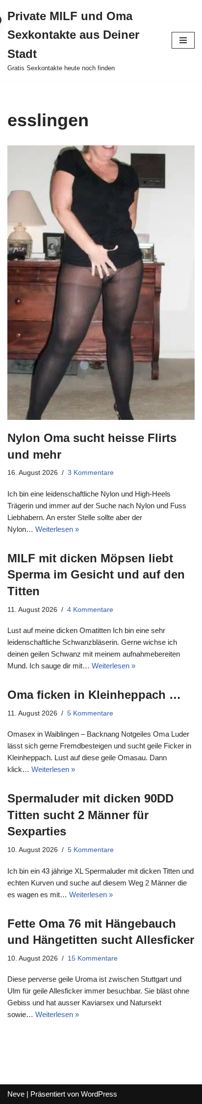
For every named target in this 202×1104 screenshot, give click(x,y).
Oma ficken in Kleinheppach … (94, 694)
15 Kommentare (93, 958)
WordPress (99, 1094)
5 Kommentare (90, 713)
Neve (16, 1094)
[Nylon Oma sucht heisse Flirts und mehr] (101, 282)
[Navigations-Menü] (183, 40)
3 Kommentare (91, 472)
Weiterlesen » (57, 529)
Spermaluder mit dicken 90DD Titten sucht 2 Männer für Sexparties (90, 815)
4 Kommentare (90, 609)
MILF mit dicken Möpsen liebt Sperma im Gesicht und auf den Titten (96, 575)
